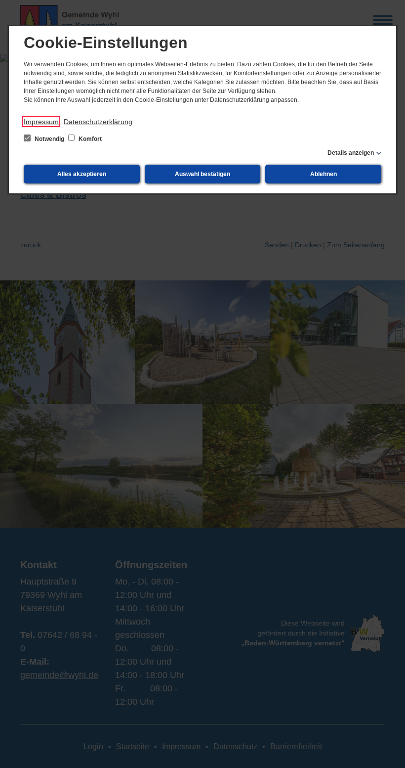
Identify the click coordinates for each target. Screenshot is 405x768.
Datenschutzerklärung (98, 122)
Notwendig (49, 139)
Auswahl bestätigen (202, 174)
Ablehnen (323, 174)
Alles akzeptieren (81, 174)
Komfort (89, 139)
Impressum (41, 122)
